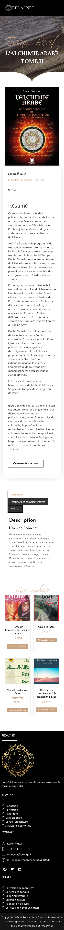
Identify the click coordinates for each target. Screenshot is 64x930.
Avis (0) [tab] (15, 508)
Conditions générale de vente (20, 921)
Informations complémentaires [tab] (28, 501)
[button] (60, 8)
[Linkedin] (19, 869)
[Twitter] (12, 869)
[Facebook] (5, 869)
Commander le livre (25, 463)
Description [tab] (17, 494)
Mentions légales (50, 921)
